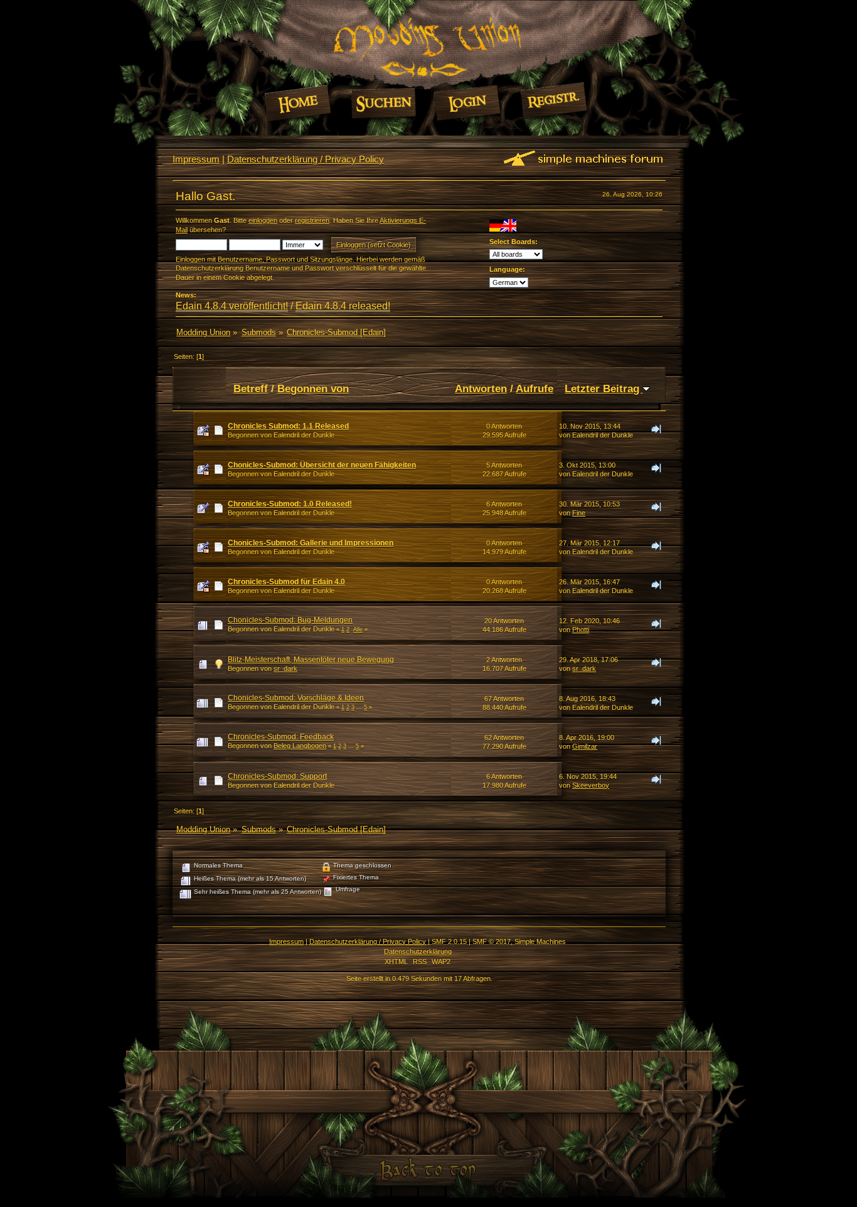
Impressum (196, 159)
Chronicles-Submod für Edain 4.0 (286, 581)
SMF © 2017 (491, 941)
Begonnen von (313, 388)
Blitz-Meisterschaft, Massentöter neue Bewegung (311, 659)
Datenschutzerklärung (418, 951)
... (360, 707)
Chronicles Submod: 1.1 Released (288, 426)
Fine (578, 513)
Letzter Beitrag (603, 388)
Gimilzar (584, 746)
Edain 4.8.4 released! (342, 306)
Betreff (250, 388)
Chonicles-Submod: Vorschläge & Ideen (296, 698)
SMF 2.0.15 (449, 941)
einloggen (262, 220)
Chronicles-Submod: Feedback (281, 736)
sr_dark (285, 668)
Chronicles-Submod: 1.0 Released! (290, 504)
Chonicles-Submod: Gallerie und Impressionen (310, 543)
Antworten (481, 388)
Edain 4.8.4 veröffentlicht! (232, 306)
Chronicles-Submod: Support (277, 776)
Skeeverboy (590, 785)
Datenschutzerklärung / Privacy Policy (305, 159)
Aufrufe (534, 388)
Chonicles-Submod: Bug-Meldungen (290, 620)
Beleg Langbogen (300, 745)
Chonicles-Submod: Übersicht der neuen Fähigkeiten (322, 465)
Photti (580, 629)
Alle (358, 629)
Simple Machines (540, 941)
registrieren (312, 220)
